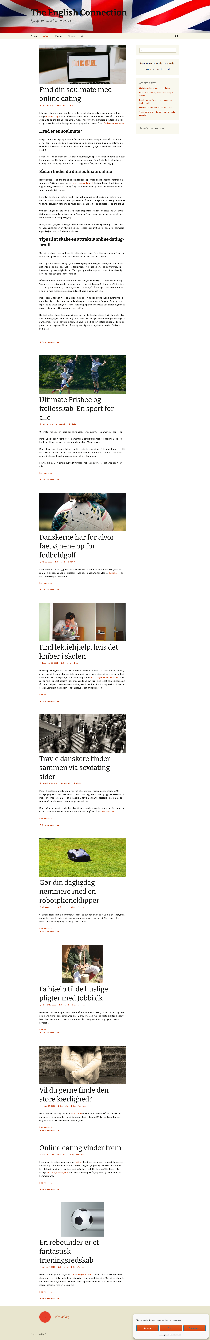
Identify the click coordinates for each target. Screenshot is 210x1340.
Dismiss (171, 1328)
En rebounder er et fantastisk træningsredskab (69, 1251)
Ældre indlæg (56, 1317)
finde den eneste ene (114, 123)
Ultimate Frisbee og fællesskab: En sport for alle (76, 409)
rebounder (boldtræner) (82, 1274)
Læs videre (45, 473)
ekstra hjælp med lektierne (104, 677)
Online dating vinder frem (80, 1148)
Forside (34, 36)
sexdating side (107, 811)
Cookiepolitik (164, 1335)
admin (74, 105)
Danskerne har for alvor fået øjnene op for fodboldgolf (76, 546)
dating (78, 1162)
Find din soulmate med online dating (154, 88)
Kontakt (59, 36)
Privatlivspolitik (175, 1335)
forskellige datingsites (58, 1172)
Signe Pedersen (79, 907)
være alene (76, 1113)
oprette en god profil (82, 183)
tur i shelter (114, 572)
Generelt (63, 105)
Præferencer (194, 1328)
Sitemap (72, 36)
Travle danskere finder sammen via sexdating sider (74, 768)
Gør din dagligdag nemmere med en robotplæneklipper (69, 891)
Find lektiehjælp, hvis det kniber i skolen (156, 107)
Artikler (46, 36)
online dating (52, 116)
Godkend (147, 1328)
